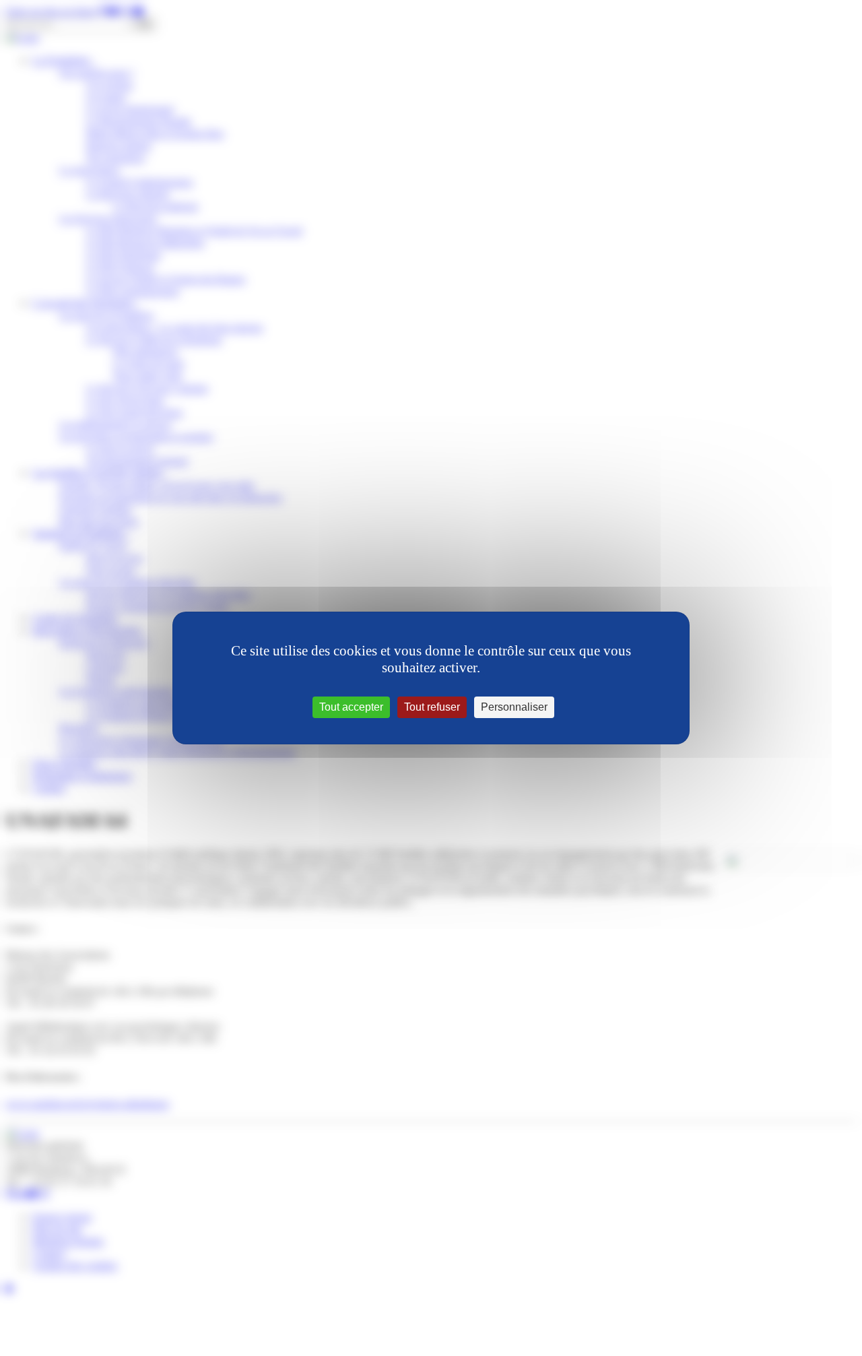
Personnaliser (514, 707)
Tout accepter (351, 707)
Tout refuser (432, 707)
